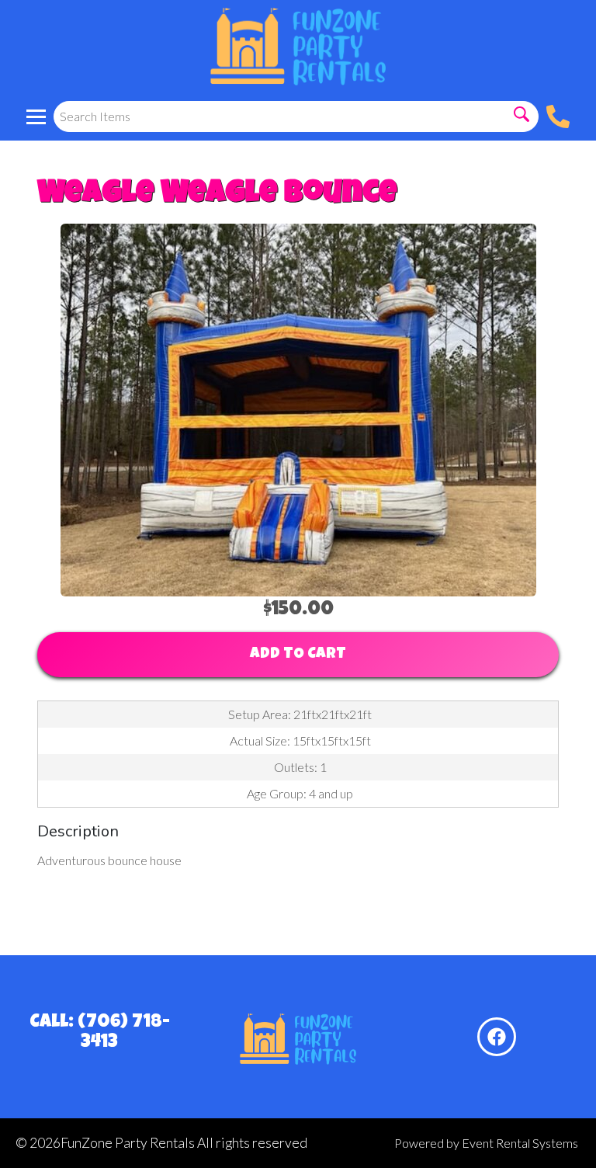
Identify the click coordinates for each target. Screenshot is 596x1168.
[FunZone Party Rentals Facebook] (496, 1036)
